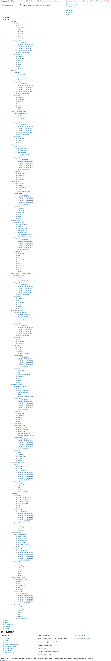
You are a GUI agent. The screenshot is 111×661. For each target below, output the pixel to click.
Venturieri (20, 68)
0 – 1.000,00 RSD (22, 43)
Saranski (20, 31)
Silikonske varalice (23, 390)
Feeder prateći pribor (23, 191)
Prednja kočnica (22, 74)
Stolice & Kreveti (19, 275)
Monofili (19, 115)
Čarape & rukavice (23, 501)
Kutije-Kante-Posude (17, 462)
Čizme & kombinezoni (24, 497)
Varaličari (20, 33)
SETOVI (6, 622)
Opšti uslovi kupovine (11, 644)
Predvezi (20, 121)
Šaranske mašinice (23, 78)
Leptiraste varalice (23, 392)
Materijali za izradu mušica (25, 435)
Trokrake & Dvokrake (23, 154)
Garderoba (14, 493)
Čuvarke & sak (21, 320)
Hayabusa (20, 179)
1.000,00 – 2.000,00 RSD (25, 45)
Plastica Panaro (22, 491)
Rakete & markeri (22, 230)
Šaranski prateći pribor (24, 236)
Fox (18, 103)
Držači (19, 189)
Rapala (19, 458)
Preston (19, 62)
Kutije (16, 464)
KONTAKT (7, 628)
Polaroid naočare (22, 503)
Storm (19, 421)
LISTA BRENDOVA (9, 624)
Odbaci (4, 660)
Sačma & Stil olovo (23, 544)
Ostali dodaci (21, 585)
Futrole (19, 351)
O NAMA (7, 626)
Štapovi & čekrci (22, 427)
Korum (19, 105)
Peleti (19, 587)
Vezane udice (21, 152)
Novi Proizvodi (70, 7)
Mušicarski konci (22, 429)
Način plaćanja (8, 648)
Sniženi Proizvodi (71, 5)
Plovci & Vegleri (22, 542)
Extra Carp (20, 58)
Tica (18, 66)
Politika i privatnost (10, 652)
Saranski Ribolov (19, 222)
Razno (19, 546)
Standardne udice (22, 148)
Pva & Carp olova (22, 228)
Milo (18, 614)
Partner (68, 3)
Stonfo (19, 271)
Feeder (19, 29)
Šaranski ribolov (16, 220)
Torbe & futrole (15, 345)
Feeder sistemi (21, 187)
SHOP (6, 620)
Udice (13, 144)
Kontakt (6, 642)
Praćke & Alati (21, 540)
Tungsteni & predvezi (23, 433)
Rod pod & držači (22, 224)
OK (1, 660)
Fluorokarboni (21, 119)
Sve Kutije (20, 466)
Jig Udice (20, 156)
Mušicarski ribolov (16, 423)
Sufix (19, 142)
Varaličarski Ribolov (17, 384)
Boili (18, 583)
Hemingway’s (21, 456)
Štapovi (13, 21)
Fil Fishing (20, 56)
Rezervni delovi (22, 39)
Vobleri (19, 388)
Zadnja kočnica (22, 76)
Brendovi (17, 54)
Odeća (19, 505)
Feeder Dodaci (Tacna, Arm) (26, 281)
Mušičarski (20, 37)
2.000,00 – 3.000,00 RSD (25, 46)
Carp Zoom (20, 210)
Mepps (19, 417)
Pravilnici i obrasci (10, 646)
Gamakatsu (20, 177)
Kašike (19, 394)
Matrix (19, 64)
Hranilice (20, 185)
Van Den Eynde (22, 618)
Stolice (19, 277)
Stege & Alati (21, 431)
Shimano (20, 60)
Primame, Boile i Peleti (18, 577)
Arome (19, 581)
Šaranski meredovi (23, 316)
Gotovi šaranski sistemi (24, 234)
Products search (27, 5)
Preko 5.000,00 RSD (23, 52)
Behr (18, 257)
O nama (6, 640)
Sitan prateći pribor (17, 532)
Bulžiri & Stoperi (22, 538)
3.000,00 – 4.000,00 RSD (25, 48)
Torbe (19, 349)
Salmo (19, 419)
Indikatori (20, 226)
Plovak (19, 25)
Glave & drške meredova (25, 318)
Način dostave (8, 650)
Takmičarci (20, 27)
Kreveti (19, 279)
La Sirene (20, 613)
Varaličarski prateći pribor (25, 396)
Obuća (19, 507)
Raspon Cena (18, 41)
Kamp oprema (21, 232)
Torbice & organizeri (23, 353)
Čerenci (19, 322)
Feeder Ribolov (15, 181)
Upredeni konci (22, 117)
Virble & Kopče (21, 536)
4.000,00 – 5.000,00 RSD (25, 50)
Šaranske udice (22, 150)
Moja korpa (69, 12)
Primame (20, 589)
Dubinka (20, 35)
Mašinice (13, 70)
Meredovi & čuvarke (17, 310)
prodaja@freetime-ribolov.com (51, 642)
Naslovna (7, 638)
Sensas (19, 616)
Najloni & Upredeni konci (18, 111)
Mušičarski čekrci (22, 80)
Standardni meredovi (23, 314)
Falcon (19, 263)
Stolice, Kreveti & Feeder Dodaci (21, 273)
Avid (18, 255)
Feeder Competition (23, 374)
